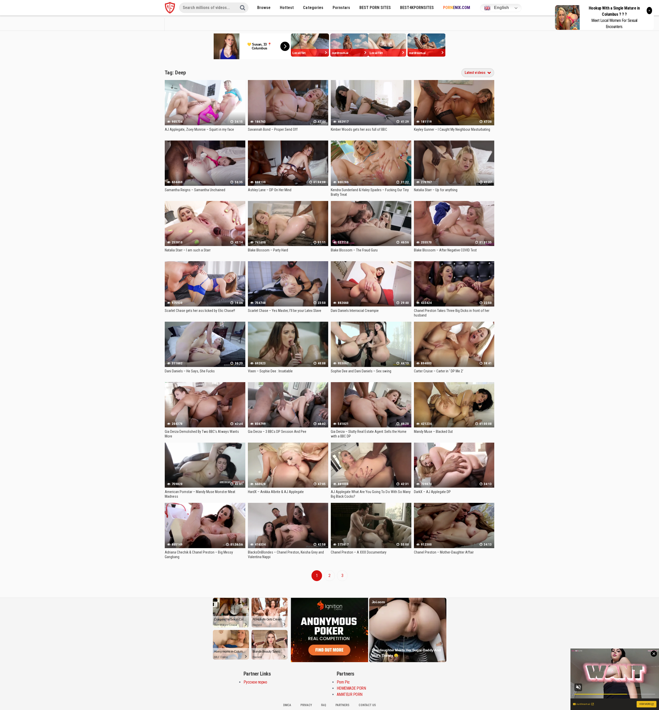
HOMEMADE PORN (351, 688)
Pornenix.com (456, 7)
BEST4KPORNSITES (417, 7)
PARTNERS (342, 705)
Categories (313, 7)
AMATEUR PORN (349, 694)
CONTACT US (367, 705)
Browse (264, 7)
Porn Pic (343, 682)
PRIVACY (306, 705)
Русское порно (255, 682)
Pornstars (341, 7)
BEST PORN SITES (375, 7)
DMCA (287, 705)
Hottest (287, 7)
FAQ (323, 705)
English (501, 7)
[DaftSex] (170, 8)
